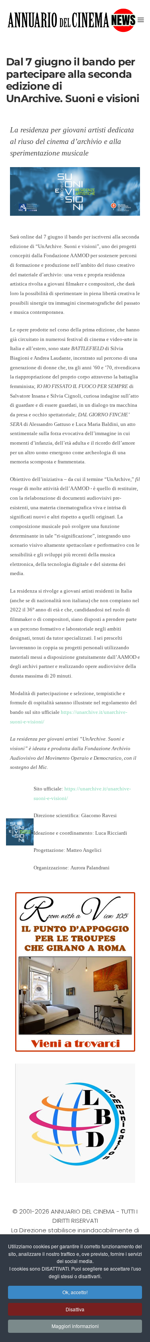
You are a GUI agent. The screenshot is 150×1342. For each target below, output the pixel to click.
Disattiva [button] (75, 1309)
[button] (141, 20)
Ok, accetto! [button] (75, 1292)
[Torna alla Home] (72, 20)
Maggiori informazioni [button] (75, 1325)
